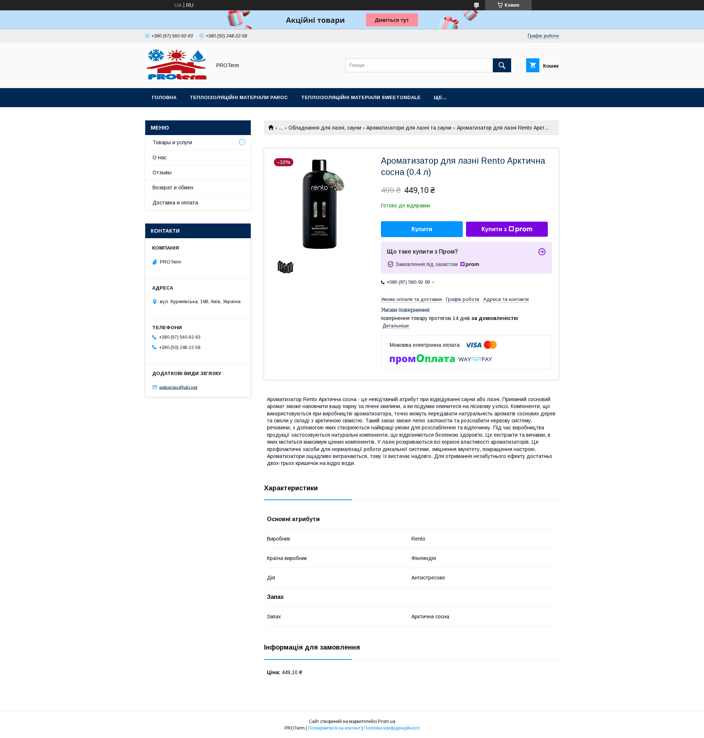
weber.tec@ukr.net (178, 387)
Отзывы (162, 172)
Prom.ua (386, 721)
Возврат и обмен (173, 187)
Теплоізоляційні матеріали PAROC (239, 97)
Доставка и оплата (175, 203)
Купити (421, 229)
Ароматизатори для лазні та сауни (408, 128)
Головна (164, 97)
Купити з (494, 229)
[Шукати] (502, 65)
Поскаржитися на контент (334, 728)
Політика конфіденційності (391, 728)
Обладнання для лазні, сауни (325, 128)
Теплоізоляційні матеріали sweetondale (361, 97)
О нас (159, 157)
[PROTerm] (176, 78)
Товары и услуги (172, 142)
